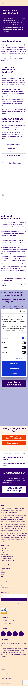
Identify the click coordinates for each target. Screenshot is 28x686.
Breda (12, 650)
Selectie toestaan (14, 368)
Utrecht (19, 654)
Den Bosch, (8, 650)
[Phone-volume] (21, 633)
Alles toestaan (14, 363)
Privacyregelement (5, 683)
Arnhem (3, 650)
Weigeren (14, 373)
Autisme (3, 572)
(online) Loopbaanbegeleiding (8, 550)
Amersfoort (12, 648)
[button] (3, 3)
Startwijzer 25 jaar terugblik (7, 560)
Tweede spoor (4, 554)
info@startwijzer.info (9, 620)
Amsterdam (18, 648)
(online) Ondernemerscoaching (8, 548)
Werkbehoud (4, 552)
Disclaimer (3, 669)
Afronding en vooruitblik (13, 155)
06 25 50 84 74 (9, 623)
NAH (2, 576)
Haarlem (3, 652)
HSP (2, 578)
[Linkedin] (15, 633)
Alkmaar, (3, 648)
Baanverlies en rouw (6, 583)
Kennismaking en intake (13, 144)
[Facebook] (9, 633)
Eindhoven (22, 650)
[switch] (24, 343)
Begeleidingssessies (12, 151)
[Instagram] (3, 633)
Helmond (8, 652)
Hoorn (17, 652)
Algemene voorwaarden (7, 678)
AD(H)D (3, 570)
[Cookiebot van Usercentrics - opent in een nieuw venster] (19, 311)
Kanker (2, 579)
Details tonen (19, 358)
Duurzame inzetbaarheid (7, 556)
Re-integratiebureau (6, 558)
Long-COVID (4, 581)
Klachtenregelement (6, 673)
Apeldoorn (24, 648)
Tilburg (11, 654)
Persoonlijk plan (10, 148)
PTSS (2, 574)
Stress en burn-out (5, 568)
